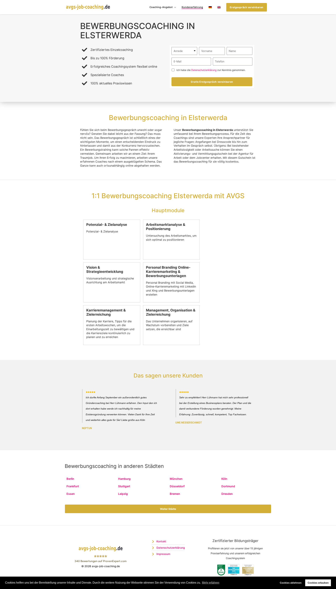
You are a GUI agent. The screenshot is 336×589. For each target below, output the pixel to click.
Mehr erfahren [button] (210, 582)
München (176, 478)
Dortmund (228, 486)
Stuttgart (124, 486)
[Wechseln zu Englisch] (219, 7)
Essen (70, 493)
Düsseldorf (177, 486)
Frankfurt (72, 486)
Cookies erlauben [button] (318, 582)
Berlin (70, 478)
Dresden (227, 493)
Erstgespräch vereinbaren (246, 7)
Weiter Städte (168, 508)
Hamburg (124, 478)
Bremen (175, 493)
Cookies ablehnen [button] (291, 582)
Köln (224, 478)
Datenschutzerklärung (204, 70)
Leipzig (123, 493)
